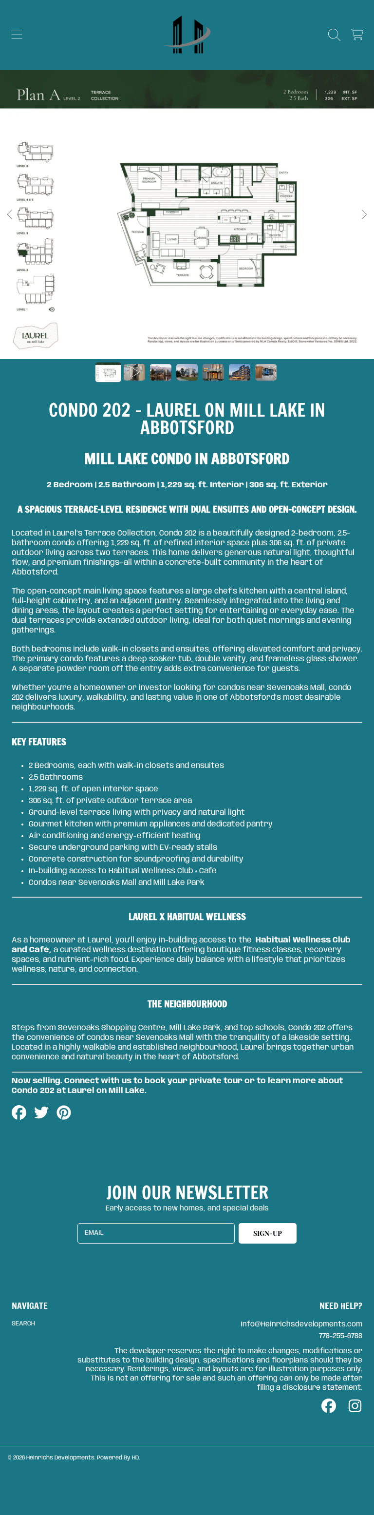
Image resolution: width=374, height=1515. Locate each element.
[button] (17, 35)
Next (364, 215)
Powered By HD (118, 1458)
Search (23, 1324)
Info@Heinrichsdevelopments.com (301, 1324)
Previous (10, 215)
